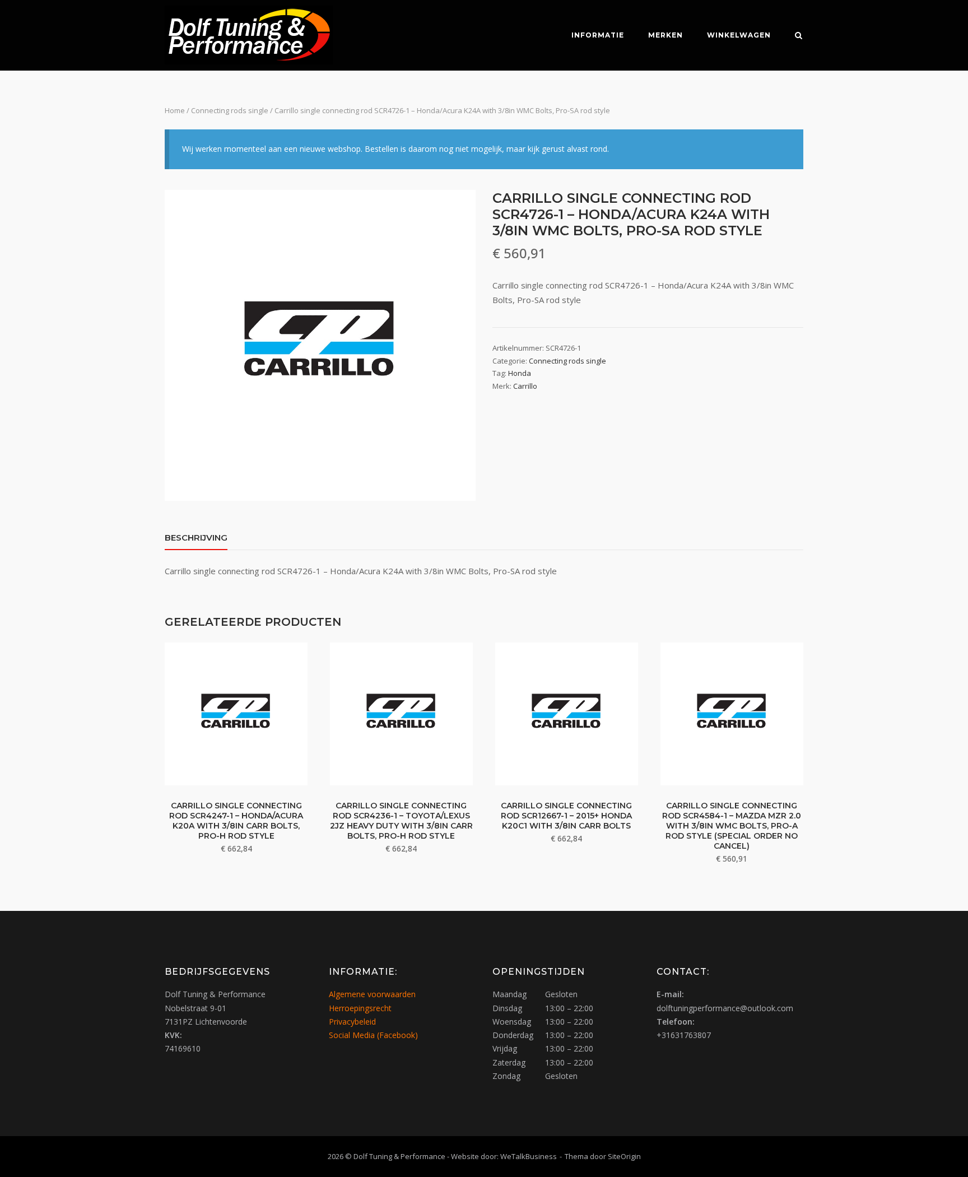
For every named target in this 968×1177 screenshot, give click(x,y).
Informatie (597, 35)
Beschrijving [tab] (196, 537)
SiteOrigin (624, 1156)
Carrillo (525, 386)
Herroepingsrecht (360, 1008)
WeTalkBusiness (528, 1156)
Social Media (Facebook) (373, 1035)
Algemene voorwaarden (372, 994)
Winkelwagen (739, 35)
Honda (519, 373)
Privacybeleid (352, 1021)
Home (175, 110)
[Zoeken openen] (798, 36)
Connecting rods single (229, 110)
